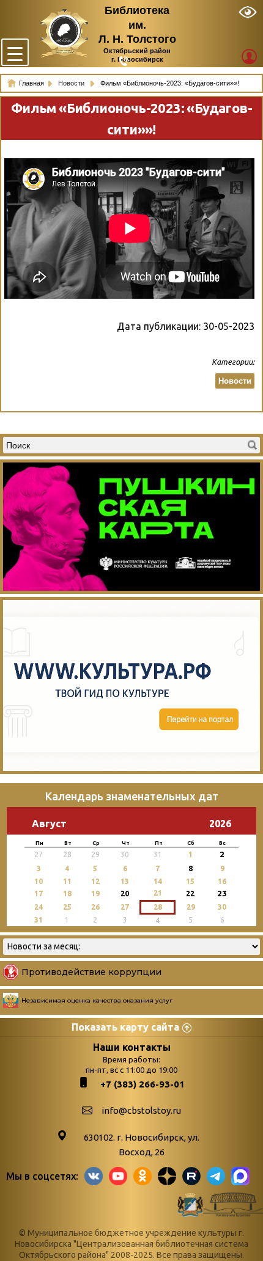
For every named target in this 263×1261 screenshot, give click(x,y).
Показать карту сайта (125, 1027)
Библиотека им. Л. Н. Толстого (137, 24)
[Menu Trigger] (15, 52)
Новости (72, 83)
